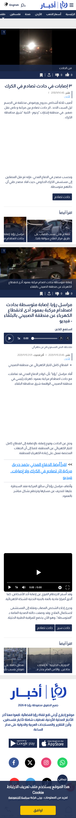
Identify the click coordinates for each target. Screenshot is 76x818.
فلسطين (15, 14)
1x (18, 338)
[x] (30, 763)
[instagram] (46, 763)
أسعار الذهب (53, 14)
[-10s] (60, 338)
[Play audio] (9, 338)
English (14, 4)
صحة (27, 14)
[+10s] (68, 338)
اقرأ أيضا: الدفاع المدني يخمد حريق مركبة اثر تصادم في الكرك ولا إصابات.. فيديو (41, 471)
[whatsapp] (62, 763)
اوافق (38, 810)
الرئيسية (70, 14)
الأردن (38, 14)
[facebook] (14, 763)
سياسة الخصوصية (19, 797)
